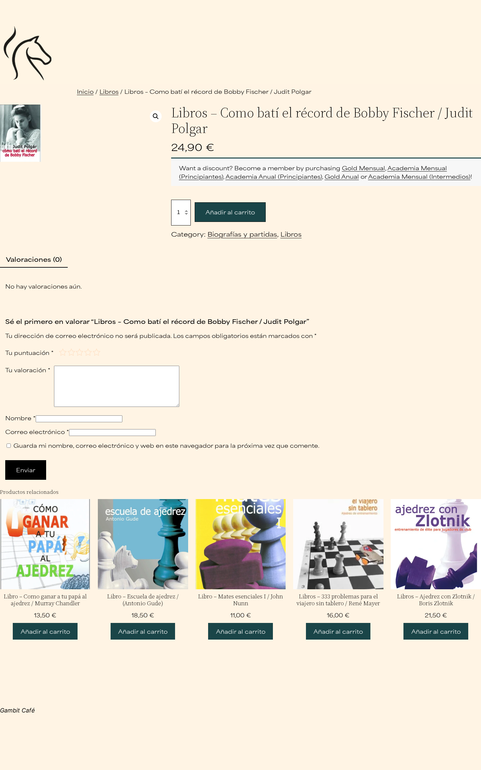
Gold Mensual (363, 167)
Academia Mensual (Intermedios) (419, 176)
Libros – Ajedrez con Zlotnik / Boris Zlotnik (436, 600)
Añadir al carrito (230, 212)
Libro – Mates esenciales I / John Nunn (240, 600)
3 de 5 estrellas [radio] (79, 351)
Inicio (85, 91)
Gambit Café (17, 710)
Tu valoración (27, 370)
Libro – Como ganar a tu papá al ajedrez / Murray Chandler (45, 600)
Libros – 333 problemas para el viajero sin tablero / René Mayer (338, 600)
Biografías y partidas (242, 234)
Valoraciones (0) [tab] (34, 259)
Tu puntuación (29, 352)
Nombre (20, 417)
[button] (156, 116)
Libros (108, 91)
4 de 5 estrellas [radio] (87, 351)
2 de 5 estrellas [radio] (70, 351)
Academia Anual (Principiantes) (273, 176)
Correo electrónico (37, 431)
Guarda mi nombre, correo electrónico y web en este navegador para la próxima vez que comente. (166, 445)
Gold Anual (342, 176)
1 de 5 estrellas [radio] (62, 351)
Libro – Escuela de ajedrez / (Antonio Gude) (143, 600)
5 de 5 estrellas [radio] (96, 351)
